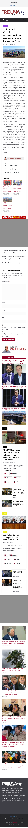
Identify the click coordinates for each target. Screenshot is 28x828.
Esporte (5, 25)
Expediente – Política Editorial (16, 818)
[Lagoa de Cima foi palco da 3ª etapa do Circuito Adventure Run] (7, 182)
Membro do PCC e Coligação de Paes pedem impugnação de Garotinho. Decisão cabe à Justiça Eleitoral (13, 643)
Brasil (5, 531)
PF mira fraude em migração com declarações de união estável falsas (18, 504)
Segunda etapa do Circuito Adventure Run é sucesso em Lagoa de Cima (17, 188)
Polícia (5, 446)
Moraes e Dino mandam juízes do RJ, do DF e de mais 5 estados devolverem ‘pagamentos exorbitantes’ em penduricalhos (18, 585)
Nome (4, 302)
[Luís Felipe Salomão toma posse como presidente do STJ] (14, 522)
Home (5, 156)
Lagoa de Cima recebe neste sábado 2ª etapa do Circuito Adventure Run (7, 205)
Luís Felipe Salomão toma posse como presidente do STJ (12, 537)
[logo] (12, 782)
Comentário (6, 281)
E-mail (4, 310)
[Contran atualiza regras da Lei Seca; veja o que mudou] (7, 574)
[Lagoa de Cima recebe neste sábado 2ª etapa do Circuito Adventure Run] (7, 199)
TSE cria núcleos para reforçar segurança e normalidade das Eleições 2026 (13, 409)
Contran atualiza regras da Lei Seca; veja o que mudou (18, 573)
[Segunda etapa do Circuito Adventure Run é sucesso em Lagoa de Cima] (17, 182)
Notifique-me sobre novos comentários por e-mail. (13, 328)
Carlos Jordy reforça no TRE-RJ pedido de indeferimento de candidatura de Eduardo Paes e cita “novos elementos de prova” (13, 362)
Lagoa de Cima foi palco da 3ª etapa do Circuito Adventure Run (7, 188)
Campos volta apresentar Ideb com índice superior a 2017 (15, 252)
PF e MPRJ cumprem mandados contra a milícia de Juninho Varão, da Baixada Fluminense (12, 455)
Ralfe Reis (13, 44)
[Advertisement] (14, 233)
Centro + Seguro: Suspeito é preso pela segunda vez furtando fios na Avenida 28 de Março (18, 492)
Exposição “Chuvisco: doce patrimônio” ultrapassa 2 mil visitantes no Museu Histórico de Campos (14, 718)
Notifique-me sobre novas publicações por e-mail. (13, 335)
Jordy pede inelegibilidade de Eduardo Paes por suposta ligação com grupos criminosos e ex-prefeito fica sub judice (13, 744)
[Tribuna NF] (3, 20)
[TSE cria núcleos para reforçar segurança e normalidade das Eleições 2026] (14, 412)
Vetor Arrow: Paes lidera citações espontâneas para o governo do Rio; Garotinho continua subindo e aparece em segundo (14, 692)
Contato (7, 818)
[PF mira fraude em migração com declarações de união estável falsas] (7, 505)
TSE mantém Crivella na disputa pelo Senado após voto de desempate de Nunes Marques (14, 387)
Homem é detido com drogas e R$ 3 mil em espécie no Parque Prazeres (13, 258)
